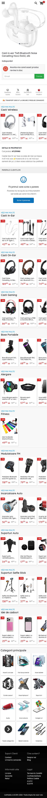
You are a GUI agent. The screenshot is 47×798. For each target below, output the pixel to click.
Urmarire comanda (13, 760)
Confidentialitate (34, 776)
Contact (8, 757)
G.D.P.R (30, 784)
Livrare (8, 773)
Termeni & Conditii (34, 773)
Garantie (8, 776)
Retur (7, 778)
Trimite (39, 76)
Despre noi (31, 757)
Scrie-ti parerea (23, 200)
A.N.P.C (30, 781)
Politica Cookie (33, 778)
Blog (29, 760)
